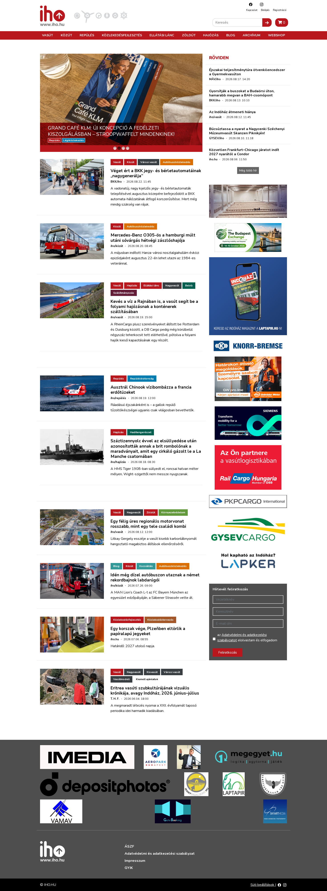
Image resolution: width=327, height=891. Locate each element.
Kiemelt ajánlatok (147, 679)
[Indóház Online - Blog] (107, 15)
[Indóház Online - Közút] (99, 15)
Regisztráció (279, 10)
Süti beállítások (262, 884)
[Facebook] (249, 4)
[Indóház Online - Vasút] (77, 15)
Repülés (87, 35)
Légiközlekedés (73, 140)
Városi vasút (148, 162)
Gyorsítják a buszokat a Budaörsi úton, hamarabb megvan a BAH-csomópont (242, 93)
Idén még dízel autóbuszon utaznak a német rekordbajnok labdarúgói (155, 577)
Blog (230, 35)
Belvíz (189, 285)
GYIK (129, 867)
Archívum (251, 35)
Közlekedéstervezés (160, 620)
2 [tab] (119, 148)
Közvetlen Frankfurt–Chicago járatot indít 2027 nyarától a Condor (244, 152)
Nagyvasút (172, 285)
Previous (44, 103)
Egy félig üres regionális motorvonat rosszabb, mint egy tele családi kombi (148, 523)
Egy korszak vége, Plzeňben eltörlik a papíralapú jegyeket (148, 631)
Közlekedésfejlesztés (122, 35)
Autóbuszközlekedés (176, 162)
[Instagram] (260, 4)
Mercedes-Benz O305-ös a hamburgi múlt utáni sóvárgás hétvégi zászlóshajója (153, 237)
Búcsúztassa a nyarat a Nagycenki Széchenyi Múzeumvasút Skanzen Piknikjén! (247, 131)
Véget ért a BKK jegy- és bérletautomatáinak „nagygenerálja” (156, 173)
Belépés (265, 10)
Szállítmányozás (123, 293)
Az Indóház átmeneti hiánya (232, 112)
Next (198, 103)
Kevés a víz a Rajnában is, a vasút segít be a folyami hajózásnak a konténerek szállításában (154, 307)
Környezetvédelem (173, 512)
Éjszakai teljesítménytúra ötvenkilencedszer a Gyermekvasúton (247, 72)
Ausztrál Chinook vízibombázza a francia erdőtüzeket (151, 389)
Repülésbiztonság (142, 378)
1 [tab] (115, 148)
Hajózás (210, 35)
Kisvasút (152, 672)
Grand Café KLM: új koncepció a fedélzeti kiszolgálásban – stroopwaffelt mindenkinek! (111, 131)
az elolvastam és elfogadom (247, 637)
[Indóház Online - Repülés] (88, 15)
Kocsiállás (146, 566)
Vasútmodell (121, 679)
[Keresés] (267, 22)
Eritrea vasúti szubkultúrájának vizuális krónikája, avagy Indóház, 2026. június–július (155, 690)
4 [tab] (127, 148)
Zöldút (189, 35)
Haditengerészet (140, 432)
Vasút (47, 35)
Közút (66, 35)
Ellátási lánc (161, 35)
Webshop (276, 35)
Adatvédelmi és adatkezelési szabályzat (160, 853)
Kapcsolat (251, 10)
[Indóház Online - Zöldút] (115, 15)
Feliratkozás (227, 652)
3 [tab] (123, 148)
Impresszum (135, 860)
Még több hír (248, 170)
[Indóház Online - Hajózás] (123, 15)
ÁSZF (129, 846)
